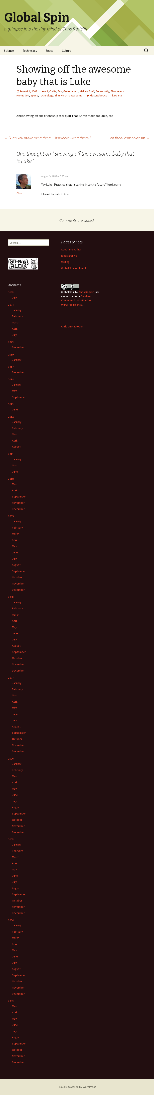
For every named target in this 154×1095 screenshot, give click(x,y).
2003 (11, 1001)
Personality (102, 91)
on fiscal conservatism (130, 137)
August (16, 447)
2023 (11, 342)
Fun (60, 91)
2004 (11, 920)
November (18, 502)
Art (46, 91)
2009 (11, 516)
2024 (11, 305)
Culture (66, 51)
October (17, 577)
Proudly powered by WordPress (77, 1087)
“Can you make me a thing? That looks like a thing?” (47, 137)
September (19, 397)
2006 (11, 758)
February (17, 316)
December (18, 347)
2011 (11, 454)
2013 (11, 404)
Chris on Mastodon (72, 326)
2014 (11, 379)
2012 (11, 416)
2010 (11, 479)
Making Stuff (87, 91)
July (14, 297)
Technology (29, 51)
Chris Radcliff (86, 292)
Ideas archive (69, 255)
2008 (11, 597)
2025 (11, 292)
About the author (71, 249)
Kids (92, 95)
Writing (65, 262)
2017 (11, 367)
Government (70, 91)
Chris (19, 193)
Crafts (52, 91)
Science (9, 51)
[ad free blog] (23, 263)
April (14, 328)
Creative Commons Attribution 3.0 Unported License (76, 300)
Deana (118, 95)
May (14, 391)
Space (49, 51)
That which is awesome (68, 95)
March (15, 322)
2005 (11, 839)
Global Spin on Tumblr (74, 268)
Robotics (101, 95)
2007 (11, 678)
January (16, 310)
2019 (11, 354)
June (15, 409)
